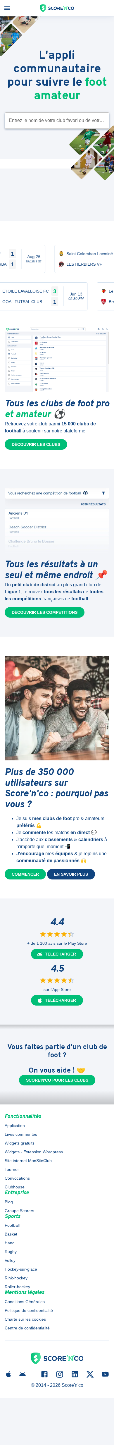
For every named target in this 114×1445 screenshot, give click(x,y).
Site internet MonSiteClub (28, 1160)
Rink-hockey (16, 1278)
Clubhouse (15, 1187)
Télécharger (60, 954)
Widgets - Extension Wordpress (34, 1152)
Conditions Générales (25, 1301)
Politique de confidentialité (29, 1310)
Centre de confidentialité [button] (27, 1328)
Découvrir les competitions (44, 612)
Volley (10, 1260)
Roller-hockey (17, 1286)
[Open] (106, 120)
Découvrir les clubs (36, 444)
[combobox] (52, 120)
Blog (9, 1202)
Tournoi (11, 1169)
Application (15, 1125)
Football (12, 1225)
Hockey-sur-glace (21, 1269)
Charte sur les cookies (25, 1319)
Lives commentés (21, 1134)
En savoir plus (71, 874)
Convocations (17, 1178)
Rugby (11, 1251)
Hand (10, 1242)
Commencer (25, 874)
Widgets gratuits (19, 1143)
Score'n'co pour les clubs (57, 1080)
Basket (11, 1234)
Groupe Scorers (19, 1210)
